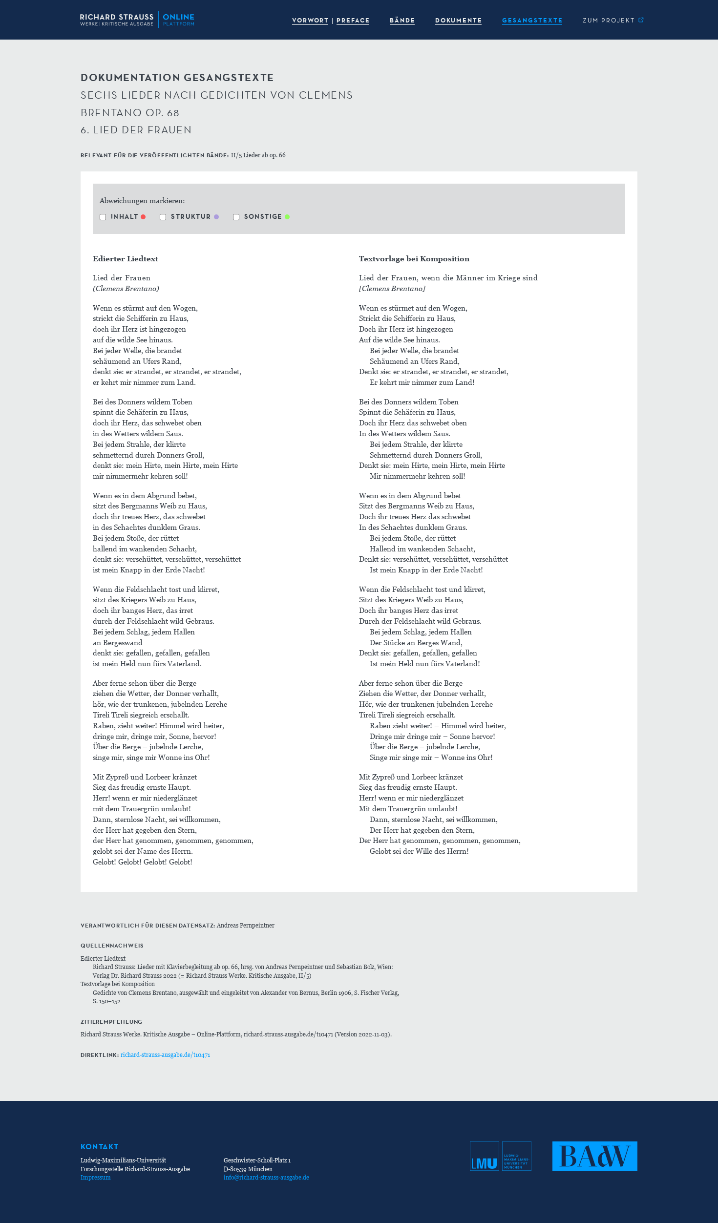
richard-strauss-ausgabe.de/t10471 (165, 1054)
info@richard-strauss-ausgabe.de (266, 1177)
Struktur (191, 216)
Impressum (96, 1177)
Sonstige (263, 216)
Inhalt (124, 216)
